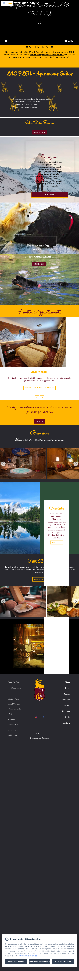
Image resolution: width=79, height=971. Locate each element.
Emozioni (66, 711)
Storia (67, 717)
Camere (66, 694)
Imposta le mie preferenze (39, 961)
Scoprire (49, 195)
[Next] (75, 464)
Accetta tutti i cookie (63, 961)
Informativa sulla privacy (28, 956)
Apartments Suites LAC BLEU (39, 10)
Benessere (66, 700)
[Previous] (3, 464)
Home (67, 688)
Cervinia (66, 706)
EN (37, 734)
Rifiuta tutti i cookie (16, 961)
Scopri (39, 421)
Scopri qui (39, 579)
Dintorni (56, 542)
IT (42, 734)
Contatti (66, 723)
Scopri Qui (39, 132)
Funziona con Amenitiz (39, 738)
